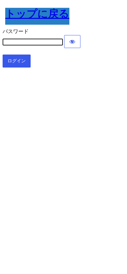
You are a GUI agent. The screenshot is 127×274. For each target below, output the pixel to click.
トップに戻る (37, 13)
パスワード (16, 31)
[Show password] (72, 41)
